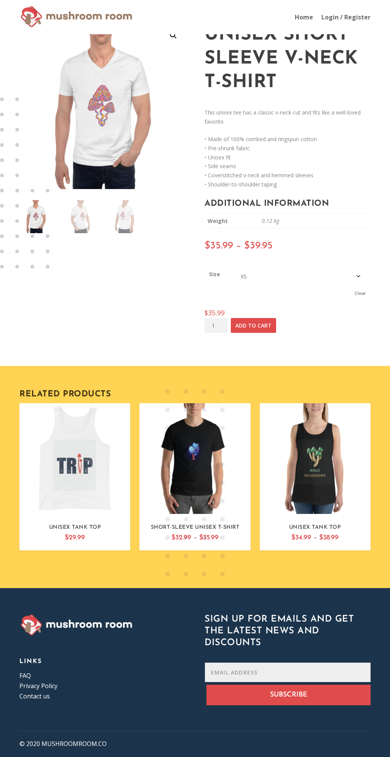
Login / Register (346, 17)
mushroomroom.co (74, 744)
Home (304, 17)
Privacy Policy (38, 686)
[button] (173, 35)
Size (214, 274)
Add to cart (253, 325)
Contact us (34, 696)
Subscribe (288, 695)
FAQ (25, 675)
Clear (360, 293)
